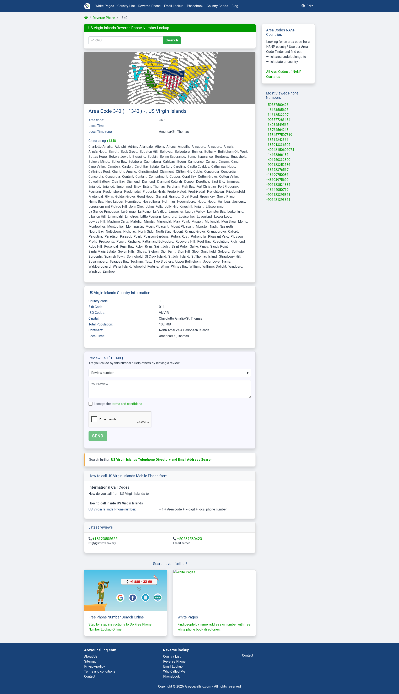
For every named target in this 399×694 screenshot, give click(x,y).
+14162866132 (277, 155)
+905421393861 (278, 200)
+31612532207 (277, 115)
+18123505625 (104, 539)
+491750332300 (278, 160)
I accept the (118, 404)
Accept (380, 680)
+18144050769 (277, 190)
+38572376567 (277, 170)
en (308, 6)
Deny (360, 680)
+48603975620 (277, 180)
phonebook (195, 6)
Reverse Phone (104, 18)
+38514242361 (277, 140)
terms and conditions (127, 404)
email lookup (173, 6)
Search (172, 40)
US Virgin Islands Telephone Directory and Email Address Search (161, 460)
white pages (104, 6)
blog (235, 6)
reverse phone (149, 6)
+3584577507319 (279, 135)
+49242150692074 (280, 150)
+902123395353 (278, 195)
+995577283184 (278, 120)
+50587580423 (189, 539)
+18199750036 (277, 175)
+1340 (112, 141)
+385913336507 (278, 145)
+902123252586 (278, 165)
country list (126, 6)
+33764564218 (277, 130)
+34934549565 (277, 125)
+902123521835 (278, 185)
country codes (217, 6)
